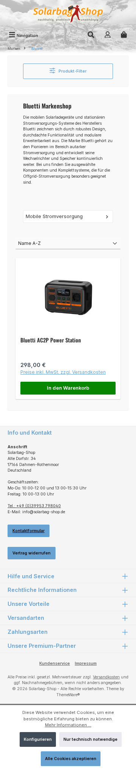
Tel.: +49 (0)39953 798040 (34, 505)
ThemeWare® (68, 694)
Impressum (86, 663)
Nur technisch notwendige (90, 739)
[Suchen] (91, 35)
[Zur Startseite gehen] (68, 14)
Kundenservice (54, 663)
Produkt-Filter (72, 71)
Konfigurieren (38, 739)
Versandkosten (106, 677)
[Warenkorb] (124, 35)
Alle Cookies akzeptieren (70, 758)
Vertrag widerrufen (31, 553)
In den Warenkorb (68, 388)
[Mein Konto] (107, 35)
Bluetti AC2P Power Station (50, 340)
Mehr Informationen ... (68, 725)
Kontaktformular (28, 530)
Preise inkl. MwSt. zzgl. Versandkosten (63, 372)
